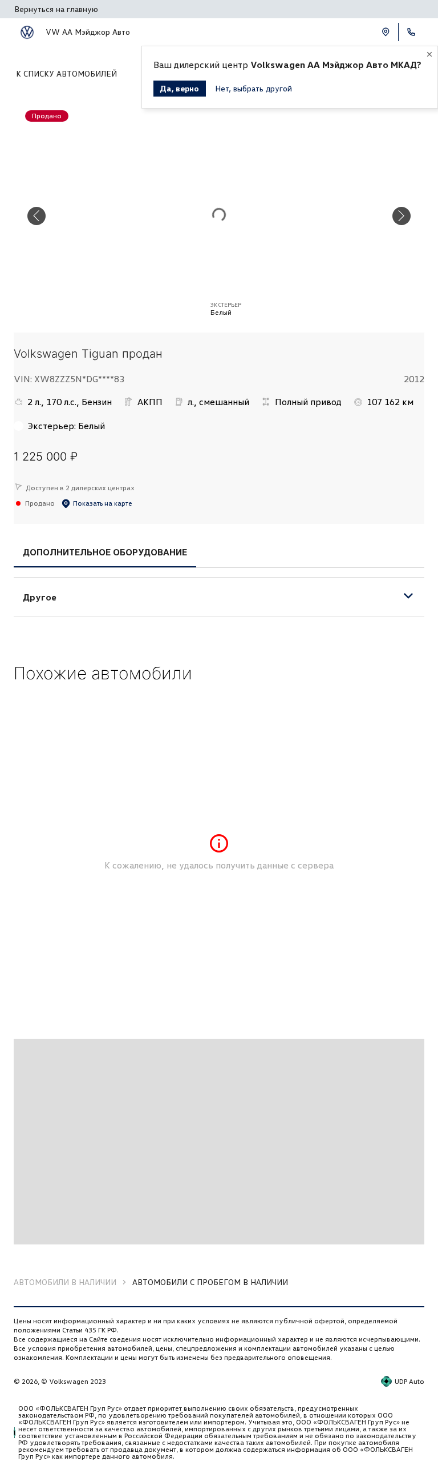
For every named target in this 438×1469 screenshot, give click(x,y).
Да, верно (179, 88)
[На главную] (27, 32)
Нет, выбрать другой (253, 88)
